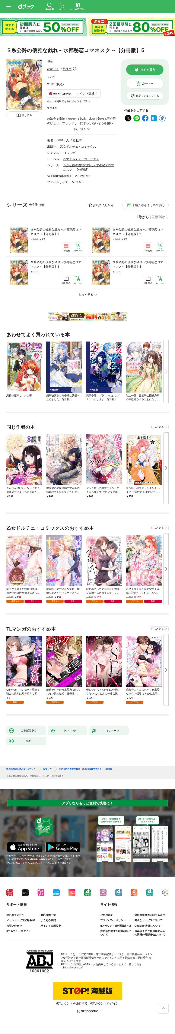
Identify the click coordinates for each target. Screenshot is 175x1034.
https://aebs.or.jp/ (73, 967)
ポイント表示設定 (51, 925)
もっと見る (157, 427)
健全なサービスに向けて (148, 920)
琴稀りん (53, 69)
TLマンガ (69, 152)
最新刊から (160, 217)
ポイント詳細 (86, 93)
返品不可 (52, 107)
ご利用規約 (106, 914)
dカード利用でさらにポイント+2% (67, 101)
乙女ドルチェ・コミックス (78, 146)
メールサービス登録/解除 (20, 920)
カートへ (148, 83)
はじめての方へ (15, 914)
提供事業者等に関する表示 (149, 914)
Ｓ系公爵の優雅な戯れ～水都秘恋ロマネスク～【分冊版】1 (56, 232)
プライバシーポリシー (113, 920)
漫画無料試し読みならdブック (20, 769)
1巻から (143, 217)
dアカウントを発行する (72, 1003)
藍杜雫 (67, 69)
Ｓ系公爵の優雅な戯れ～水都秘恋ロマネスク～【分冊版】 (86, 769)
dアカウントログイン (18, 931)
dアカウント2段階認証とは (115, 925)
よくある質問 (48, 920)
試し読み (27, 115)
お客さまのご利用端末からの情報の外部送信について (149, 933)
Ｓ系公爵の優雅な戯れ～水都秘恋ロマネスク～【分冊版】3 (56, 264)
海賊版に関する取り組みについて (115, 933)
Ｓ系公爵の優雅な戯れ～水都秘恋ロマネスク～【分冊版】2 (137, 232)
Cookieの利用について (147, 925)
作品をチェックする (147, 95)
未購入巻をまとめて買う (148, 205)
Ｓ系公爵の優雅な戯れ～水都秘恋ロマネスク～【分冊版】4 (137, 264)
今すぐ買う (147, 69)
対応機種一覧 (48, 914)
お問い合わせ (14, 925)
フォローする (74, 69)
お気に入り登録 (103, 205)
